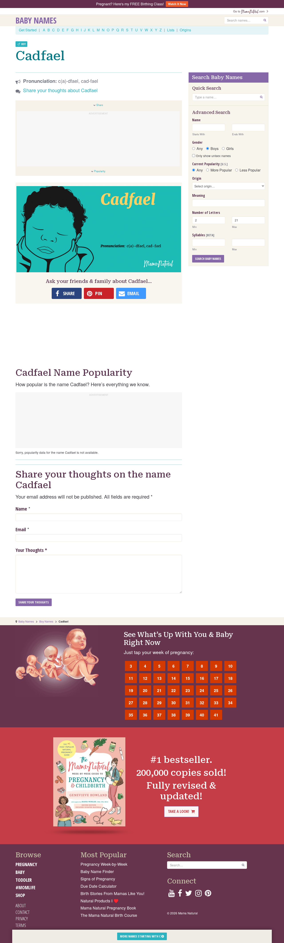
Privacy (22, 918)
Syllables (203, 235)
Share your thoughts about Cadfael (60, 90)
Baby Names (36, 20)
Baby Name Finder (97, 871)
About (21, 905)
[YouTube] (171, 894)
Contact (23, 912)
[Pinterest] (208, 894)
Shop (20, 895)
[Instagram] (198, 894)
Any (200, 148)
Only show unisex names (213, 155)
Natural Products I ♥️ (99, 900)
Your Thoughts (31, 550)
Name (21, 508)
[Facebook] (180, 894)
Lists (170, 29)
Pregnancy (26, 864)
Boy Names (46, 621)
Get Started (28, 29)
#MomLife (25, 887)
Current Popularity (210, 163)
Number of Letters (206, 212)
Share (99, 105)
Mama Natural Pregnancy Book (108, 908)
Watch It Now (177, 4)
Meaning (198, 195)
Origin (196, 178)
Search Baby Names (208, 259)
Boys (215, 148)
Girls (230, 148)
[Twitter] (188, 894)
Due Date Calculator (98, 886)
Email (21, 529)
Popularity (99, 171)
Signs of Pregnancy (98, 878)
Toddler (24, 880)
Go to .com (249, 11)
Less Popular (250, 170)
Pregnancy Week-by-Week (104, 864)
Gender (197, 142)
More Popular (221, 170)
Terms (21, 925)
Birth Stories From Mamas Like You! (112, 893)
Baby (20, 872)
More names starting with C (140, 936)
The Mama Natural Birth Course (109, 915)
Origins (185, 29)
